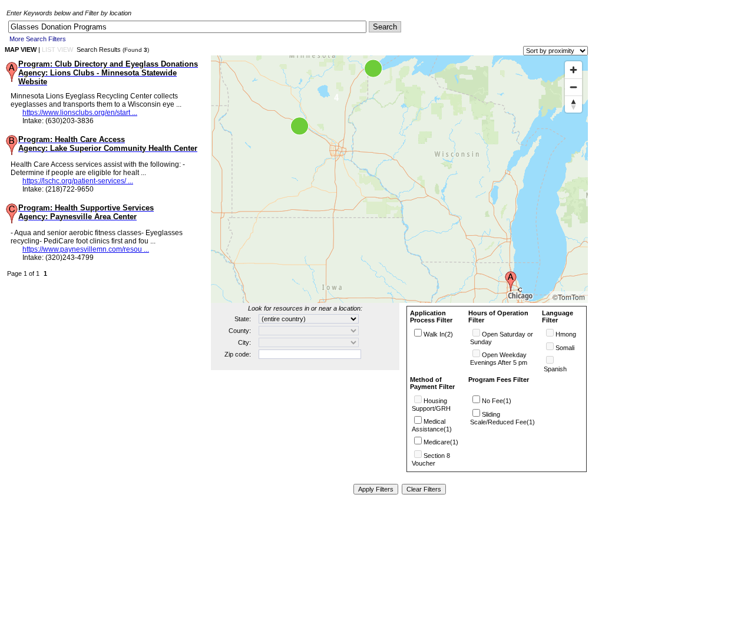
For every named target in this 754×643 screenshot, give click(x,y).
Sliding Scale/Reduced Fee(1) (502, 418)
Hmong (565, 334)
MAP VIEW (21, 49)
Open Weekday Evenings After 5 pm (498, 358)
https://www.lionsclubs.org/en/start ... (79, 112)
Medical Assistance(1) (432, 425)
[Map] (399, 179)
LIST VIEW (57, 49)
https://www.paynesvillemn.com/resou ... (85, 249)
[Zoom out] (573, 86)
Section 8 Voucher (431, 459)
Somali (564, 347)
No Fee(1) (496, 400)
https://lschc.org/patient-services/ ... (77, 181)
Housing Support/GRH (431, 404)
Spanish (555, 368)
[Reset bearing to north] (573, 104)
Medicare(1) (441, 442)
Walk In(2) (438, 334)
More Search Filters (37, 38)
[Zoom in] (573, 69)
